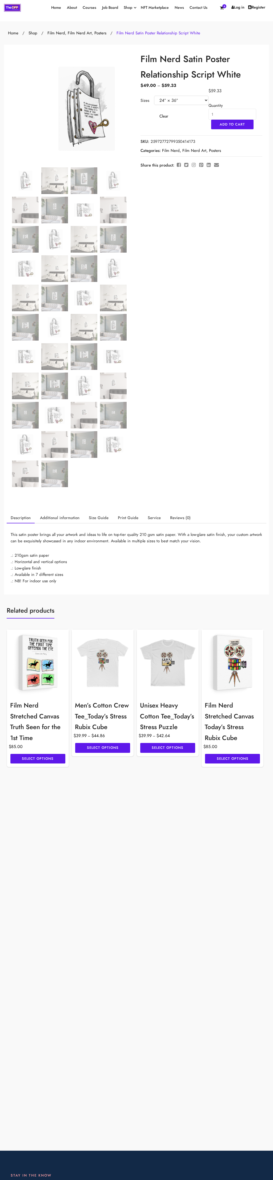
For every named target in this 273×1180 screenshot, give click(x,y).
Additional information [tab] (59, 517)
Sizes (144, 100)
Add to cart (232, 124)
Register (258, 7)
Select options (38, 758)
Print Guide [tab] (128, 517)
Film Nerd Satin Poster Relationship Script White (158, 33)
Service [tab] (154, 517)
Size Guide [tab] (99, 517)
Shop (128, 7)
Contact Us (198, 7)
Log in (239, 7)
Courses (89, 7)
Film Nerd (56, 33)
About (72, 7)
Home (56, 7)
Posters (100, 33)
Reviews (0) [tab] (180, 517)
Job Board (110, 7)
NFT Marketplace (155, 7)
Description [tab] (21, 517)
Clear (163, 116)
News (179, 7)
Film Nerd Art (80, 33)
